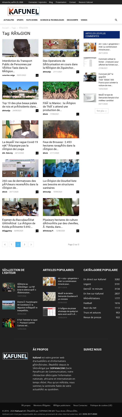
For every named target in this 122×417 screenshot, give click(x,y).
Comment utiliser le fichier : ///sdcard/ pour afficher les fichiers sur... (109, 62)
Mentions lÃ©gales (42, 405)
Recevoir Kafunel (86, 2)
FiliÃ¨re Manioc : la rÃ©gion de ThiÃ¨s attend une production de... (59, 107)
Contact (72, 2)
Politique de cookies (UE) (101, 405)
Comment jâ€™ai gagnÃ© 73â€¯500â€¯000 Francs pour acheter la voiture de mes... (108, 80)
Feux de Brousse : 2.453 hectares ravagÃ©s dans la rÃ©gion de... (59, 145)
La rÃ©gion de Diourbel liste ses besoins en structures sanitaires (59, 184)
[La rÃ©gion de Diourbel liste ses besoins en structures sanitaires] (61, 168)
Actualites (9, 20)
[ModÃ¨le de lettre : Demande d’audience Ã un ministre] (49, 296)
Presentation (61, 2)
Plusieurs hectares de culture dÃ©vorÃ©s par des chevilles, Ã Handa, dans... (60, 223)
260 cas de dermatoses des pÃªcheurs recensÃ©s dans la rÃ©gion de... (20, 184)
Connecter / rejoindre (38, 2)
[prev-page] (5, 244)
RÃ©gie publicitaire (61, 405)
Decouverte (72, 20)
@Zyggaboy (7, 230)
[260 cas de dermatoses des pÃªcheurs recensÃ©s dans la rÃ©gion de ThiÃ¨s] (20, 168)
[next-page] (31, 244)
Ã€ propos (25, 405)
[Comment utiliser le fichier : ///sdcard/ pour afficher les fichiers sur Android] (90, 62)
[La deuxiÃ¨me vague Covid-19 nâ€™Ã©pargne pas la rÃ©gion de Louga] (20, 129)
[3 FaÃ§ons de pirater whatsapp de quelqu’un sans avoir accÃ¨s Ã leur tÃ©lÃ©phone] (49, 311)
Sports (20, 20)
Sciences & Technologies (52, 20)
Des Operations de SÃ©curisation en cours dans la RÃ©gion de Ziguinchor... (60, 64)
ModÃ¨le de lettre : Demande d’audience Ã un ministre (68, 296)
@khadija (47, 71)
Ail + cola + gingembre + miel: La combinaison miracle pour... (109, 47)
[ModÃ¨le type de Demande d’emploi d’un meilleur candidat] (90, 97)
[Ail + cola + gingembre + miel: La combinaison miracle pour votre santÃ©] (90, 47)
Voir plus (100, 110)
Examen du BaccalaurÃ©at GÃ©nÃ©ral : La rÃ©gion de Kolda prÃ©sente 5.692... (18, 223)
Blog (51, 2)
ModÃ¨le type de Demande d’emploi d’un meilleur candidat (109, 98)
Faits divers (31, 20)
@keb (45, 114)
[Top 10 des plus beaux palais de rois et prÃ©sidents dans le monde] (20, 90)
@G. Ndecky (7, 153)
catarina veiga (8, 75)
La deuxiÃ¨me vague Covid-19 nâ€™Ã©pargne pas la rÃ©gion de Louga (20, 145)
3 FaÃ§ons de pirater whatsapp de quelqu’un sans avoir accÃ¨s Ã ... (68, 311)
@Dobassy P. (48, 230)
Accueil (5, 27)
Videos (84, 20)
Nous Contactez (80, 405)
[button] (116, 20)
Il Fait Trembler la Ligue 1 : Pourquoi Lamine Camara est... (27, 323)
